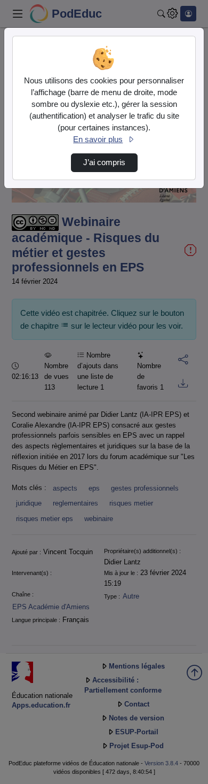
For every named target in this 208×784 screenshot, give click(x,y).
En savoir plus (98, 139)
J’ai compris (104, 162)
